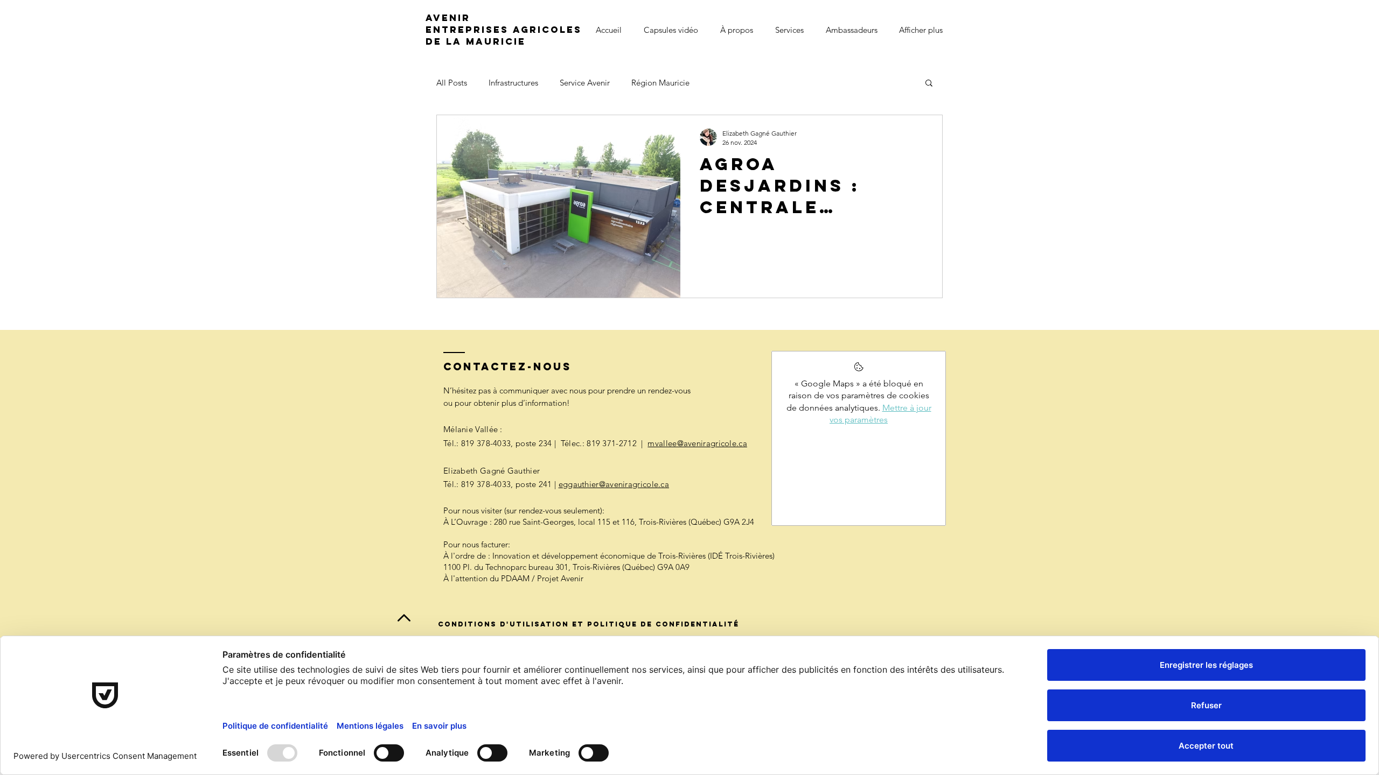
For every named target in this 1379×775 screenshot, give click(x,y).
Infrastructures (513, 83)
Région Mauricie (660, 83)
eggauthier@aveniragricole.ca (614, 484)
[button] (929, 83)
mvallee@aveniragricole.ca (697, 443)
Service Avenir (585, 83)
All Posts (451, 83)
